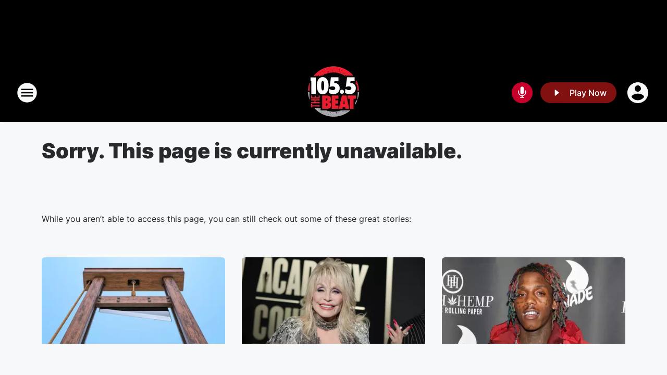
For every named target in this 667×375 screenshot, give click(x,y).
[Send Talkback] (522, 92)
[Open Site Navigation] (27, 92)
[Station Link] (333, 93)
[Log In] (638, 92)
